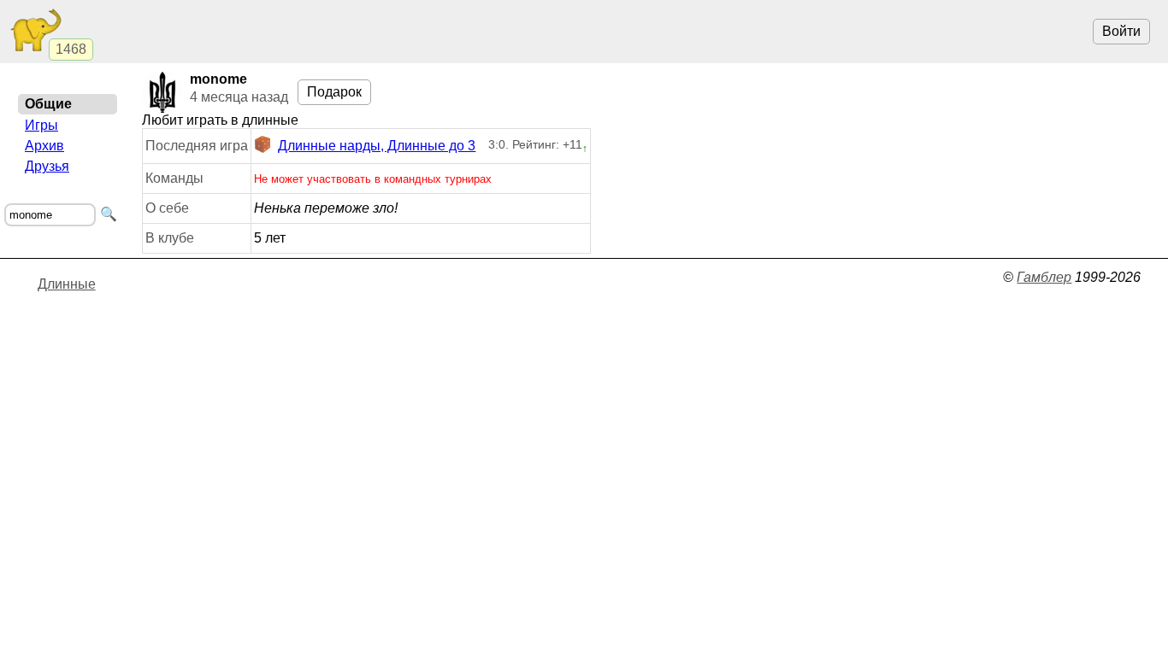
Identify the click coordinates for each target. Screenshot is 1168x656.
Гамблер (1044, 277)
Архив (44, 145)
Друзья (47, 166)
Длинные (67, 284)
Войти (1121, 31)
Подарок (334, 92)
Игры (41, 125)
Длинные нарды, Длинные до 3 (376, 145)
